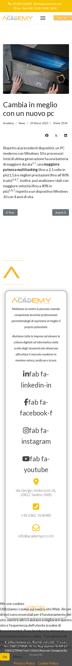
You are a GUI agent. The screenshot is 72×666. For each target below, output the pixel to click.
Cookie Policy (48, 663)
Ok (5, 657)
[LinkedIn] (65, 135)
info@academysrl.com (49, 3)
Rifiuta (17, 657)
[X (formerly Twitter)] (56, 135)
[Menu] (42, 18)
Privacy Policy (24, 663)
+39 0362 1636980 (21, 3)
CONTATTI (62, 17)
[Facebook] (46, 135)
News (22, 123)
